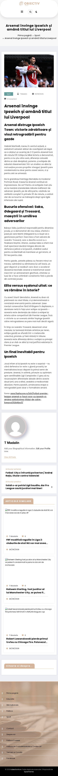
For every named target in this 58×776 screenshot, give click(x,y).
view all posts (10, 457)
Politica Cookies (13, 740)
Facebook (10, 758)
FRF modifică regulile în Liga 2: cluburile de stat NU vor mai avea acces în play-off (26, 541)
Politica (9, 711)
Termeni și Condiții (14, 752)
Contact (10, 728)
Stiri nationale (12, 705)
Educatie (10, 699)
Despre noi (10, 734)
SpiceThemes (29, 772)
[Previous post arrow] (51, 473)
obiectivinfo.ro (16, 769)
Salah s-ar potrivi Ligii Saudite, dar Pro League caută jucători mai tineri (27, 487)
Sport (9, 94)
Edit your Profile (43, 448)
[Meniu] (22, 11)
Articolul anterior (13, 469)
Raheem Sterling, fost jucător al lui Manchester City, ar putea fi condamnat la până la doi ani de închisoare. (26, 591)
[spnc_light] (36, 11)
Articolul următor (13, 482)
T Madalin (23, 94)
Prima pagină (12, 693)
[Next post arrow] (51, 487)
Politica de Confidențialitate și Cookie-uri (23, 746)
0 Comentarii (12, 99)
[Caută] (30, 12)
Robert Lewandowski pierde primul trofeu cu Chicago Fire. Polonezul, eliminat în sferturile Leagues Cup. (27, 640)
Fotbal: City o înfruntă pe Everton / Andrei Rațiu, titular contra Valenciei (29, 474)
